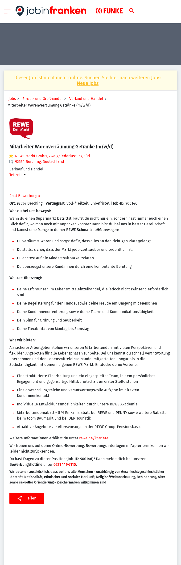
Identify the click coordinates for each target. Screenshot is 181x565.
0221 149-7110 (64, 464)
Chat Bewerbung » (24, 196)
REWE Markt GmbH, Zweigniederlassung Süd (52, 156)
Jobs (12, 98)
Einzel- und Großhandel (42, 98)
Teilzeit (15, 175)
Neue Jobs (88, 83)
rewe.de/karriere (93, 438)
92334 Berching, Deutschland (39, 161)
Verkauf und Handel (86, 98)
